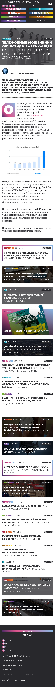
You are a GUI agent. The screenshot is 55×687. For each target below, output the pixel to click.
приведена (36, 115)
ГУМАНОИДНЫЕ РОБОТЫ (27, 331)
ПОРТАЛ (27, 631)
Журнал (40, 21)
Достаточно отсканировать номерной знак (25, 522)
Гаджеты (8, 419)
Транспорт (13, 17)
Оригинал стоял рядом (24, 569)
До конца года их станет (25, 401)
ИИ (40, 9)
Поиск (36, 6)
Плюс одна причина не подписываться (27, 255)
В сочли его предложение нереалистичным (26, 368)
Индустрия (7, 361)
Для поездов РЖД (26, 609)
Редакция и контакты (12, 661)
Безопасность (40, 13)
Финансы (6, 39)
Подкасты (13, 21)
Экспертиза (13, 342)
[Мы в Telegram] (3, 6)
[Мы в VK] (7, 6)
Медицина (7, 545)
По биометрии (25, 384)
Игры (6, 444)
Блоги (40, 17)
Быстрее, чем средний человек (24, 298)
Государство (13, 9)
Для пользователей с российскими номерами (27, 588)
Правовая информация (13, 665)
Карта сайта (7, 670)
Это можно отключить (27, 276)
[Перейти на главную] (20, 2)
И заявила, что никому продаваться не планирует (26, 470)
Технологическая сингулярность (17, 674)
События (16, 39)
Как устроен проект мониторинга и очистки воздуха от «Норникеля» (26, 349)
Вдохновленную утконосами (20, 552)
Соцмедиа (13, 13)
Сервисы (8, 580)
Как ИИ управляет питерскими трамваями (25, 490)
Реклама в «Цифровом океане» (16, 656)
